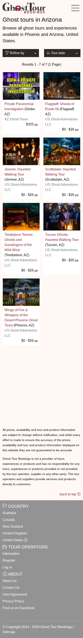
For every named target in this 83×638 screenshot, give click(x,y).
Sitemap (9, 632)
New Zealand (13, 526)
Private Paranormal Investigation (19, 106)
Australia (9, 513)
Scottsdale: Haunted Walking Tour (60, 171)
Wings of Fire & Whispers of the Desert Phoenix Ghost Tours (21, 317)
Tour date (57, 53)
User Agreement (15, 594)
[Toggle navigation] (75, 8)
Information (11, 553)
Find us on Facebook (18, 608)
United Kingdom (15, 533)
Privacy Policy (13, 601)
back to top (68, 494)
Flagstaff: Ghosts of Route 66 (59, 106)
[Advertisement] (41, 381)
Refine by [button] (16, 53)
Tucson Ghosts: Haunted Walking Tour (62, 237)
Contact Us (11, 587)
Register (9, 560)
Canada (9, 519)
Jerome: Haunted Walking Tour (17, 171)
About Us (10, 581)
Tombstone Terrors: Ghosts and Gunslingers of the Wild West (18, 242)
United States (13, 540)
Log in (7, 567)
